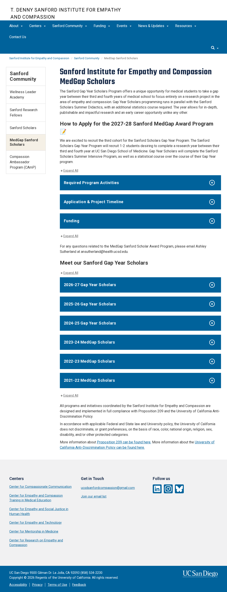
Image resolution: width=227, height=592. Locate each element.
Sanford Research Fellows (23, 112)
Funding (100, 26)
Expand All (70, 171)
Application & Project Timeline (93, 201)
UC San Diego (191, 12)
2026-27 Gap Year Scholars (90, 284)
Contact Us (17, 37)
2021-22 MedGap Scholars (89, 380)
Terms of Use (57, 585)
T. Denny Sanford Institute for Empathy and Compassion (65, 13)
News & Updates (151, 26)
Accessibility (18, 585)
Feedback (79, 585)
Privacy (37, 585)
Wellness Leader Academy (23, 94)
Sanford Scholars (23, 128)
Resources (184, 26)
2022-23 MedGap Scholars (89, 361)
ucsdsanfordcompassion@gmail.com (108, 488)
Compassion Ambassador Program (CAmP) (23, 162)
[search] (215, 48)
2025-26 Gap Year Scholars (90, 304)
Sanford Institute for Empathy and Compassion (39, 58)
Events (122, 26)
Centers (35, 26)
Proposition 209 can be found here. (124, 442)
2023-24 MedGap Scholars (89, 342)
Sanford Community (68, 26)
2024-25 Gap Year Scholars (90, 323)
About (14, 26)
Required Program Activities (91, 182)
